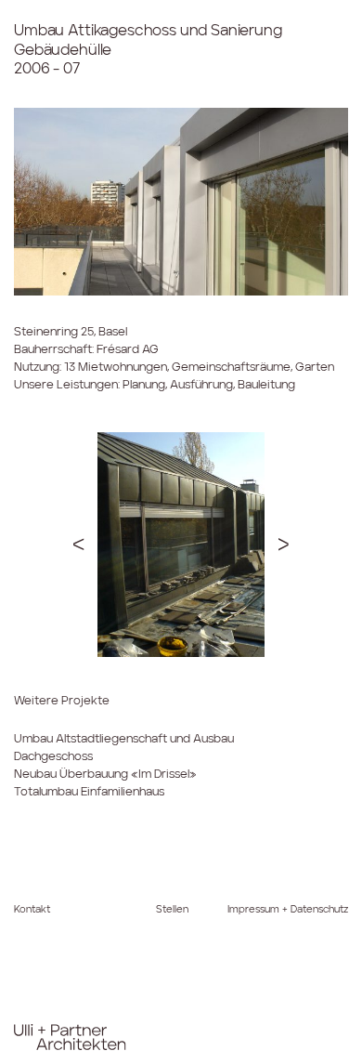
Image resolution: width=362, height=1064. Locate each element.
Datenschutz (319, 909)
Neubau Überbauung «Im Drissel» (105, 774)
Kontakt (32, 909)
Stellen (172, 909)
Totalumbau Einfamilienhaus (89, 792)
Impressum (253, 909)
